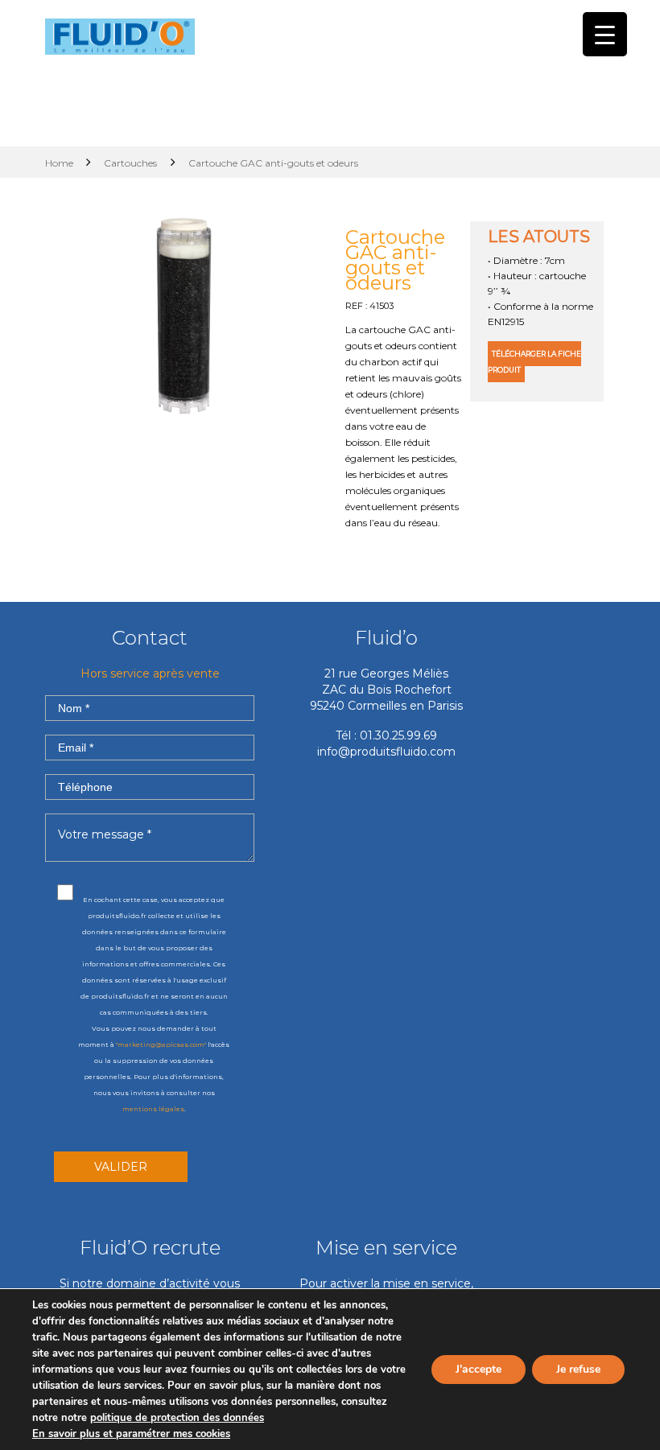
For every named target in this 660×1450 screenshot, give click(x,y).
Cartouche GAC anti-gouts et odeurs (395, 260)
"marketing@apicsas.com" (161, 1044)
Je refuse (578, 1369)
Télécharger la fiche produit (534, 361)
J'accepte (478, 1369)
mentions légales (153, 1109)
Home (60, 163)
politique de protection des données (177, 1418)
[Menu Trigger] (605, 34)
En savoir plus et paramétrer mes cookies (131, 1434)
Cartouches (130, 163)
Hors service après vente (150, 673)
